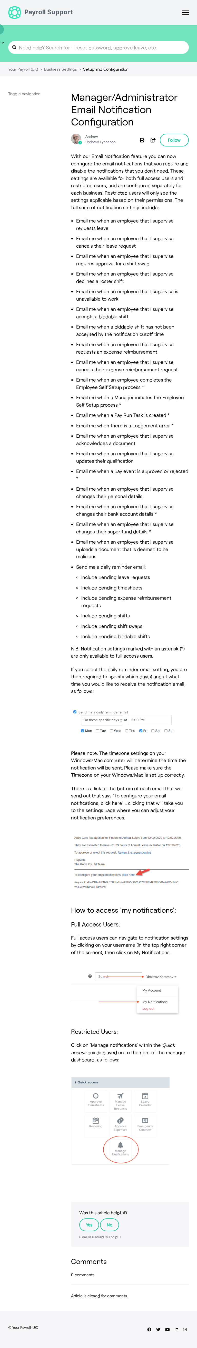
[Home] (40, 12)
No (109, 1224)
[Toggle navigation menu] (185, 12)
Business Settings (60, 69)
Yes (89, 1224)
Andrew (91, 136)
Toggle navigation (24, 93)
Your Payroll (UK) (23, 69)
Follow (174, 139)
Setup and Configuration (106, 69)
